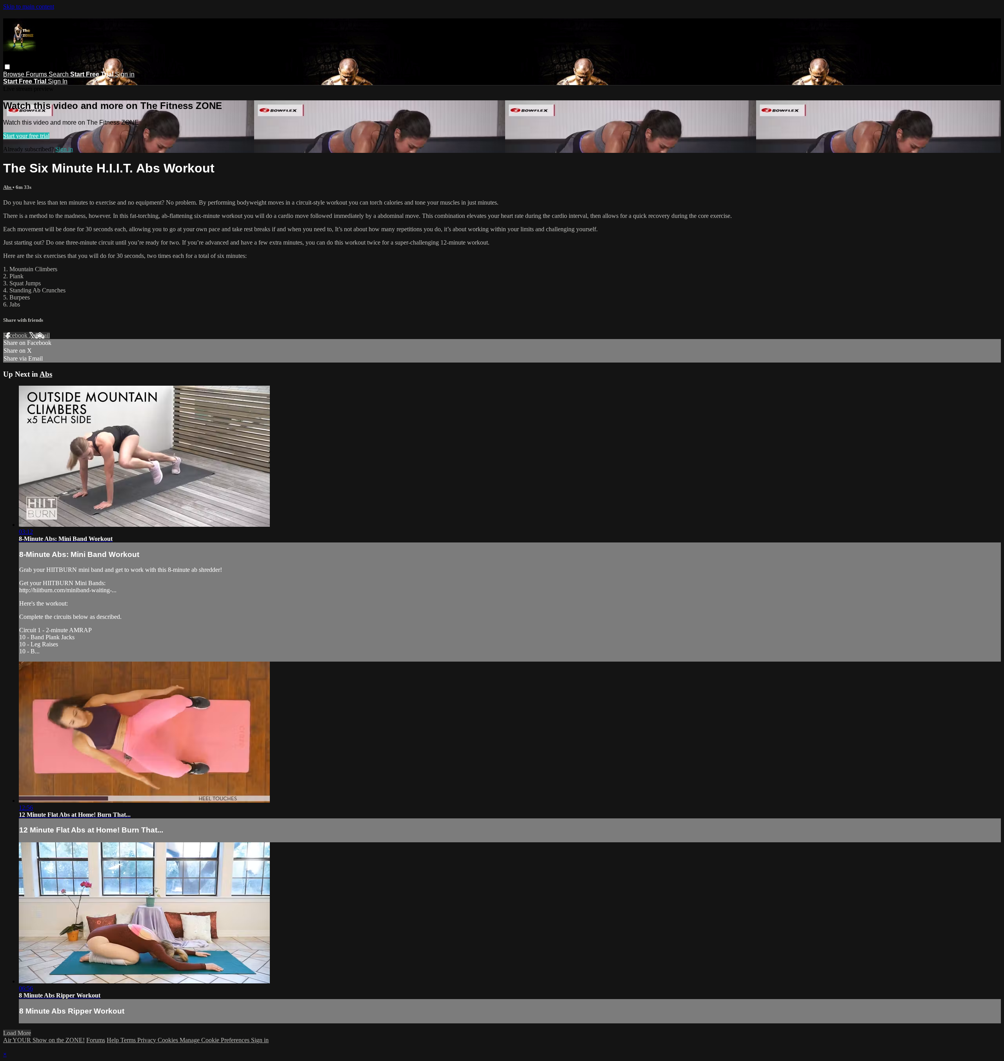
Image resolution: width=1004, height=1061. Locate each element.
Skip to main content (28, 6)
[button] (7, 66)
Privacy (147, 1040)
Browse (14, 74)
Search (59, 74)
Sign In (57, 81)
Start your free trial (26, 135)
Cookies (169, 1040)
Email (42, 335)
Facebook (16, 335)
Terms (128, 1040)
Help (113, 1040)
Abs (8, 187)
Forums (37, 74)
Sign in (125, 74)
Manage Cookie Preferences (215, 1040)
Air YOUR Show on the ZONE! (44, 1040)
